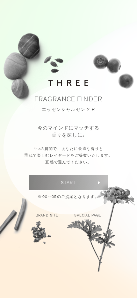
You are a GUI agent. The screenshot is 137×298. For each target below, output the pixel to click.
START (68, 182)
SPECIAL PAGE (87, 215)
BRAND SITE (47, 215)
